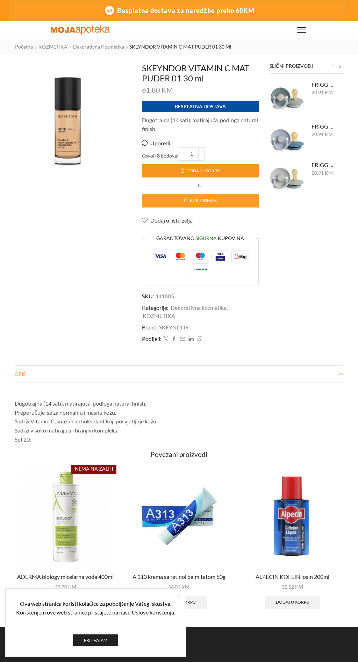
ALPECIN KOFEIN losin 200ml (292, 576)
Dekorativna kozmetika (98, 47)
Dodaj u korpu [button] (292, 602)
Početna (24, 47)
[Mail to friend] (182, 339)
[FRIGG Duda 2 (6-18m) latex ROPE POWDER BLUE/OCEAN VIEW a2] (287, 140)
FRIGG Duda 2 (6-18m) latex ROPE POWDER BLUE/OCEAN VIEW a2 (323, 126)
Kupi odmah (203, 200)
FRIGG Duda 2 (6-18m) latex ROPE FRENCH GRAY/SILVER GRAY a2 (323, 164)
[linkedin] (191, 339)
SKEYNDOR (174, 327)
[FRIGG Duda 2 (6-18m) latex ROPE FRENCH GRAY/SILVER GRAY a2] (287, 178)
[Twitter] (166, 339)
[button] (332, 66)
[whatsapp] (198, 339)
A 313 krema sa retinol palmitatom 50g (179, 576)
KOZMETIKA (52, 47)
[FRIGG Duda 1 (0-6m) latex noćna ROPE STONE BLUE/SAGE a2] (287, 98)
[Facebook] (174, 339)
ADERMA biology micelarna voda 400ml (65, 576)
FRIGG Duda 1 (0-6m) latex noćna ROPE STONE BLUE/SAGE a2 (323, 84)
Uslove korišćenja (153, 612)
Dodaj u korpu (203, 170)
